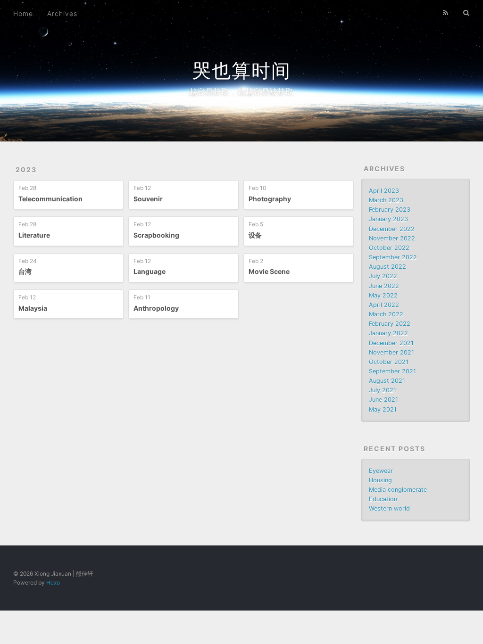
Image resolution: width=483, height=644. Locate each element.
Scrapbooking (156, 235)
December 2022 (392, 228)
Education (383, 499)
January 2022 (388, 333)
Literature (34, 235)
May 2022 (383, 295)
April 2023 (384, 190)
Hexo (53, 582)
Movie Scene (269, 271)
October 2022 (389, 247)
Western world (389, 508)
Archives (62, 13)
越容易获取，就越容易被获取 (241, 91)
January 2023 (388, 219)
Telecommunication (50, 199)
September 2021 (392, 371)
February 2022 (389, 323)
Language (149, 271)
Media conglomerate (398, 489)
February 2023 (389, 209)
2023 (26, 169)
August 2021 (387, 380)
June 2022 (384, 285)
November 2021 (391, 352)
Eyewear (381, 470)
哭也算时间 (241, 70)
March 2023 (386, 200)
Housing (380, 480)
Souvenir (148, 199)
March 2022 (386, 314)
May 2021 (383, 409)
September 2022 (393, 257)
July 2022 (383, 276)
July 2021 (382, 390)
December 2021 (391, 343)
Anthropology (156, 308)
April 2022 (384, 304)
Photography (270, 199)
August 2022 (387, 266)
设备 (255, 235)
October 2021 (388, 361)
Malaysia (32, 308)
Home (23, 13)
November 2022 (392, 238)
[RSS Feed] (445, 12)
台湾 (25, 271)
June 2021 (383, 399)
